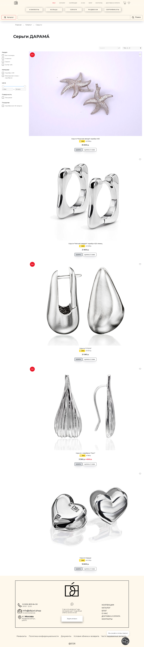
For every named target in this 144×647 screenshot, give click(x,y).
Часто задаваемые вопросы (114, 636)
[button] (72, 619)
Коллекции (108, 605)
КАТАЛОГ (62, 3)
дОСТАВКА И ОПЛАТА (111, 616)
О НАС (83, 3)
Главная (18, 25)
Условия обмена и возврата (86, 636)
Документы (66, 636)
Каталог (28, 25)
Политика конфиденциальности (44, 636)
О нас (105, 613)
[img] (124, 2)
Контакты (107, 619)
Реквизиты (22, 636)
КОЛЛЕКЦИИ (73, 3)
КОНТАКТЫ (99, 3)
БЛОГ (90, 3)
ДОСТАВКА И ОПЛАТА (113, 3)
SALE (53, 3)
